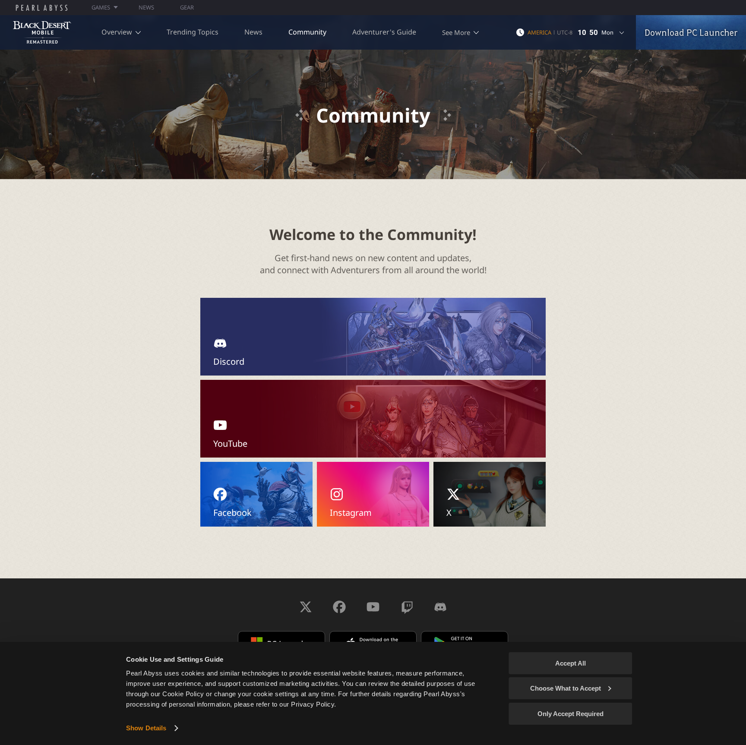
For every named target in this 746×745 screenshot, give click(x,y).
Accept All (570, 663)
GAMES (101, 7)
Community (307, 32)
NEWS (146, 7)
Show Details (146, 728)
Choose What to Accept (565, 688)
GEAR (187, 7)
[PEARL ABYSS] (41, 7)
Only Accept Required (570, 713)
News (253, 32)
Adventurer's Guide (384, 32)
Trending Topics (192, 32)
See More (456, 32)
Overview (116, 32)
